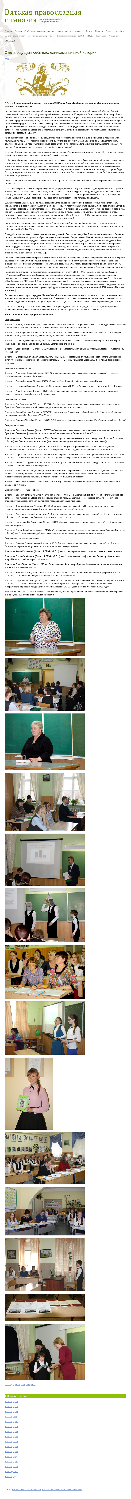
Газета (89, 31)
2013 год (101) (11, 1461)
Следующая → (28, 1384)
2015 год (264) (11, 1451)
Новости (99, 31)
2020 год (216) (11, 1426)
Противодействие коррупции (41, 35)
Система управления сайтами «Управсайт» (62, 1489)
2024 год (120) (11, 1406)
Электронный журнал (15, 35)
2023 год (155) (11, 1411)
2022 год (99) (11, 1416)
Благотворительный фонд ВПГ (71, 35)
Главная (8, 31)
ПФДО (90, 35)
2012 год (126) (11, 1466)
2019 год (9, 59)
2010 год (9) (10, 1476)
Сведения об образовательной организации (34, 31)
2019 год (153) (11, 1431)
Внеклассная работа (115, 31)
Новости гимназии (17, 1396)
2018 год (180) (11, 1436)
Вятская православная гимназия (26, 1489)
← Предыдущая (12, 1384)
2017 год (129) (11, 1441)
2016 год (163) (11, 1446)
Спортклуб (10, 40)
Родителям (101, 35)
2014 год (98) (11, 1456)
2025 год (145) (11, 1401)
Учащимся (113, 35)
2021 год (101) (11, 1421)
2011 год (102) (11, 1471)
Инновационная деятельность (70, 31)
